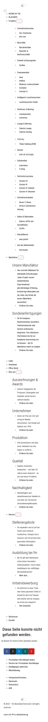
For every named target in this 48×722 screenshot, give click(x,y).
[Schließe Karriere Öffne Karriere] (18, 515)
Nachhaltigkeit (22, 488)
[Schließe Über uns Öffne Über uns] (19, 372)
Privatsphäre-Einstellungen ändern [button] (22, 660)
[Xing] (25, 651)
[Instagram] (13, 651)
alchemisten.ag (22, 714)
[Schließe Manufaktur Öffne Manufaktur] (21, 257)
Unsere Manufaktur (25, 265)
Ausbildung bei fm (24, 553)
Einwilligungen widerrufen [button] (18, 667)
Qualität (17, 461)
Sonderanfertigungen (27, 313)
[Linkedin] (19, 651)
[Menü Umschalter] (5, 11)
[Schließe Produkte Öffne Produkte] (19, 21)
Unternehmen (21, 411)
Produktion (20, 438)
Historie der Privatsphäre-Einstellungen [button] (24, 663)
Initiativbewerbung (25, 583)
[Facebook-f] (7, 651)
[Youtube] (31, 651)
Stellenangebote (23, 522)
